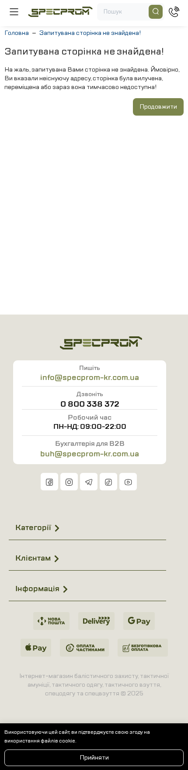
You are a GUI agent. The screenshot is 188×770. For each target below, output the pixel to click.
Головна (16, 33)
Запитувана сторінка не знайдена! (90, 33)
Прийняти (94, 757)
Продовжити (158, 107)
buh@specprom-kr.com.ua (89, 453)
